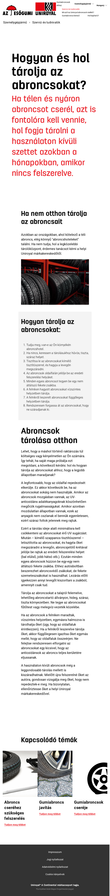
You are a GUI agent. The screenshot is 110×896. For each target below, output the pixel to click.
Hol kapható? (93, 16)
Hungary (100, 5)
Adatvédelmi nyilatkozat (55, 866)
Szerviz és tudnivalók (71, 9)
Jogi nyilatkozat (55, 859)
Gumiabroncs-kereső (71, 16)
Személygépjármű (83, 4)
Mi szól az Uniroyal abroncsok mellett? (78, 12)
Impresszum (55, 852)
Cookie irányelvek (55, 874)
